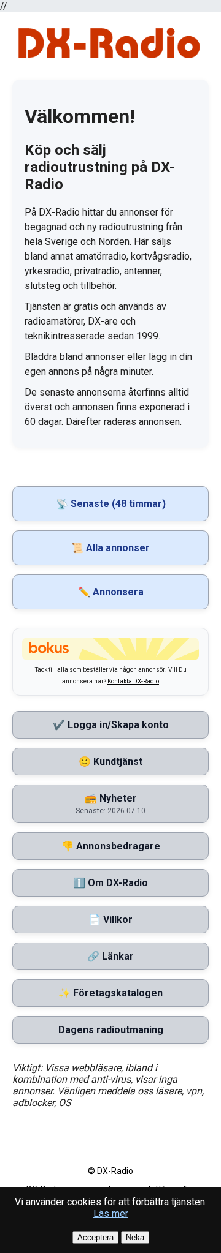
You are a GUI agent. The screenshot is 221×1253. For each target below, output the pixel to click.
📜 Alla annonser (110, 548)
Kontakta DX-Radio (133, 681)
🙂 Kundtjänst (110, 761)
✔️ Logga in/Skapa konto (111, 725)
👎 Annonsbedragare (110, 846)
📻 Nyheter (110, 803)
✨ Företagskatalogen (110, 993)
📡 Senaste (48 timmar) (111, 504)
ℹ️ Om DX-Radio (110, 883)
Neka (135, 1237)
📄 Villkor (110, 919)
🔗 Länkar (110, 956)
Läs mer (110, 1213)
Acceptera (95, 1237)
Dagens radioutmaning (110, 1030)
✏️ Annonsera (111, 592)
